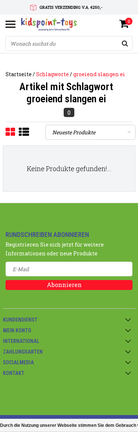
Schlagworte (52, 74)
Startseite (19, 74)
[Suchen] (124, 43)
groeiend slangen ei (99, 74)
